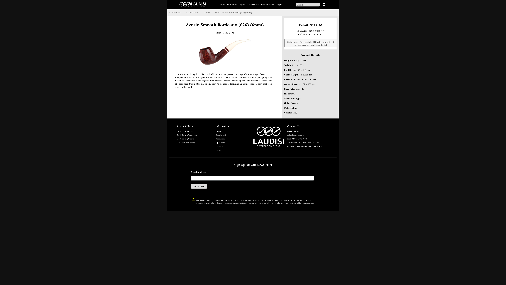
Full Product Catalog (186, 143)
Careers (219, 150)
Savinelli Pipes (193, 12)
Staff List (219, 147)
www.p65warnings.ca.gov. (303, 203)
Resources (220, 139)
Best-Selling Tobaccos (187, 135)
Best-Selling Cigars (185, 139)
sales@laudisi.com (295, 135)
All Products (175, 12)
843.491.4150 (293, 131)
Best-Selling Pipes (185, 131)
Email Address (198, 172)
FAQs (218, 131)
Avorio (207, 12)
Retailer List (221, 135)
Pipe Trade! (220, 143)
